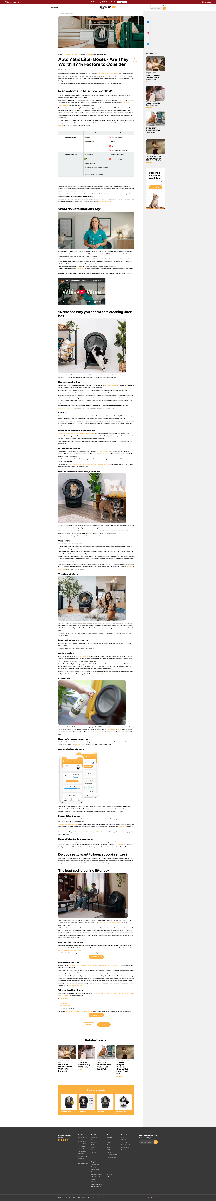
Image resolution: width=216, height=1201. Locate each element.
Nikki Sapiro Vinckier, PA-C (65, 1060)
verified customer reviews (77, 965)
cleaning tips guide (98, 732)
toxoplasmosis (118, 844)
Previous (88, 1024)
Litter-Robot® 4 (83, 1111)
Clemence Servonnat (70, 54)
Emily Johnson (81, 1060)
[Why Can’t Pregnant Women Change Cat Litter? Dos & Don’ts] (125, 1052)
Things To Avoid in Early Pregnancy (84, 1064)
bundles (90, 953)
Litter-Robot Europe (65, 1005)
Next (104, 1024)
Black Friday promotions (105, 953)
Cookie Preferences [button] (112, 1154)
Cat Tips (71, 13)
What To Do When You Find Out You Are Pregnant (65, 1067)
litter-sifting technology (81, 656)
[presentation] (105, 1161)
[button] (145, 7)
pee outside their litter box (111, 385)
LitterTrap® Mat (122, 826)
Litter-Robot (120, 375)
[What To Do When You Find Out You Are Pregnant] (67, 1052)
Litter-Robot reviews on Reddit (109, 965)
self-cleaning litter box (104, 201)
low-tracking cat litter (92, 832)
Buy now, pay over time (14, 2)
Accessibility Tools (111, 1157)
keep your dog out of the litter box (89, 531)
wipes (119, 729)
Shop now (121, 2)
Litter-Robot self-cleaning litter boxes (107, 73)
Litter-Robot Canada (65, 1001)
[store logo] (66, 1136)
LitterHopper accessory (65, 408)
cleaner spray (112, 729)
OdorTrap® (129, 566)
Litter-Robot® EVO (66, 1111)
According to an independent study (68, 824)
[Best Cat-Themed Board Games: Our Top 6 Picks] (106, 1052)
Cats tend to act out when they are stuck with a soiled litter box (76, 433)
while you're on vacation (102, 451)
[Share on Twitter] (148, 43)
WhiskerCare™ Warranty (75, 985)
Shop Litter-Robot (96, 956)
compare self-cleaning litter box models (69, 950)
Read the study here (99, 674)
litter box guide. (104, 536)
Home (62, 13)
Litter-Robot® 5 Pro (120, 1111)
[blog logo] (108, 7)
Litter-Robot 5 (81, 268)
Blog (66, 13)
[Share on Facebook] (148, 21)
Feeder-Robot (73, 464)
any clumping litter (80, 744)
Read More (61, 1074)
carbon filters (62, 569)
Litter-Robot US (63, 998)
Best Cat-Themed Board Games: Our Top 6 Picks (104, 1065)
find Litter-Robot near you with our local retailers (79, 1011)
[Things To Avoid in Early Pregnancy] (86, 1052)
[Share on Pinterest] (148, 32)
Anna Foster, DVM (121, 1060)
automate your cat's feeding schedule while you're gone (94, 464)
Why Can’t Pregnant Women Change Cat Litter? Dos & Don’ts (122, 1068)
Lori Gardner (89, 54)
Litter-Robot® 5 (101, 1111)
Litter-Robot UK (63, 1003)
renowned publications (91, 965)
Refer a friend (207, 2)
